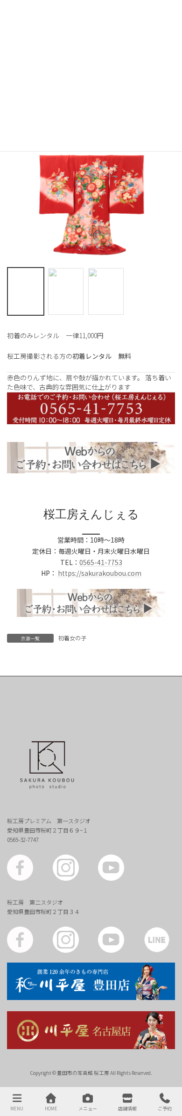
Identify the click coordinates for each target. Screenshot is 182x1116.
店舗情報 (127, 1108)
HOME (51, 1108)
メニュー (87, 1108)
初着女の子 (72, 638)
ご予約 (165, 1108)
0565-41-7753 (100, 562)
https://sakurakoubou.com (99, 573)
